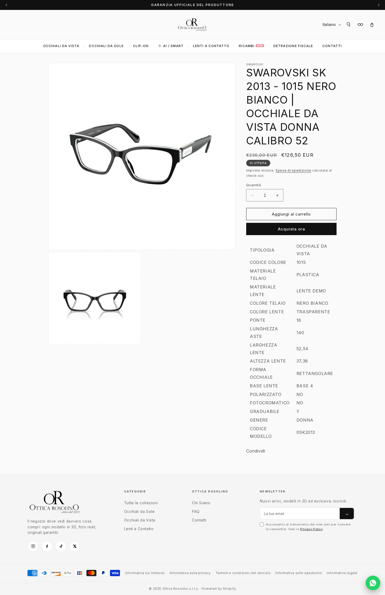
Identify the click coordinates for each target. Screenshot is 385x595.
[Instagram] (33, 546)
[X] (74, 546)
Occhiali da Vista (61, 46)
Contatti (332, 46)
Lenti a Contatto (139, 528)
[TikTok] (60, 546)
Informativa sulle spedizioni (298, 573)
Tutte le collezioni (141, 503)
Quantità (253, 185)
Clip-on (141, 46)
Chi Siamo (201, 503)
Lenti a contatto (211, 46)
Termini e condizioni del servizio (243, 573)
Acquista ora (291, 228)
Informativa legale (342, 573)
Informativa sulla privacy (190, 573)
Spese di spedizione (293, 170)
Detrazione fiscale (293, 46)
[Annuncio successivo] (378, 5)
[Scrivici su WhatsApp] (373, 583)
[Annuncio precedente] (6, 5)
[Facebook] (46, 546)
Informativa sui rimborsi (145, 573)
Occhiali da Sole (106, 46)
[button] (349, 24)
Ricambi (250, 46)
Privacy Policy (311, 529)
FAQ (196, 511)
